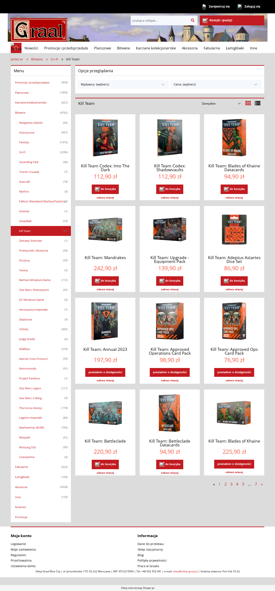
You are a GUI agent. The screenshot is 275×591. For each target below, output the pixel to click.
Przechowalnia (21, 560)
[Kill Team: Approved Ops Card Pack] (234, 321)
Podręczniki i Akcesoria (33, 250)
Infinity (23, 329)
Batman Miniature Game (34, 280)
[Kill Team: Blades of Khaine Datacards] (234, 138)
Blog (141, 555)
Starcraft (24, 182)
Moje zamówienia (23, 549)
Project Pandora (29, 378)
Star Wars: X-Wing (30, 398)
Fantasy (24, 142)
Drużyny (24, 260)
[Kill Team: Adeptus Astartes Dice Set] (234, 230)
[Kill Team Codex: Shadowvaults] (169, 138)
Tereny (23, 270)
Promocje (21, 517)
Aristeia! (24, 211)
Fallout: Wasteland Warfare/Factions (42, 201)
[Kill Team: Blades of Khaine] (234, 413)
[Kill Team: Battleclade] (105, 413)
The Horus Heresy (30, 408)
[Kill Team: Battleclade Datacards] (169, 413)
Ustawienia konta (23, 566)
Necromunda (27, 368)
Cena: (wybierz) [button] (185, 84)
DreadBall (25, 221)
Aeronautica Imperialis (33, 310)
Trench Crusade (29, 172)
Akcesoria (21, 487)
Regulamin (18, 555)
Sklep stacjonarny (150, 549)
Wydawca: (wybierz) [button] (95, 84)
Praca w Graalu (148, 566)
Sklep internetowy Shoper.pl (137, 588)
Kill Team (25, 231)
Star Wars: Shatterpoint (34, 290)
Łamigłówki (22, 477)
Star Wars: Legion (30, 388)
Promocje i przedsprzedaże (32, 82)
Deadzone (25, 319)
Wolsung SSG (27, 447)
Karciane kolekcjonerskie (30, 102)
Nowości (20, 507)
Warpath (24, 437)
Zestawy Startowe (30, 241)
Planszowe (22, 93)
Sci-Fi (22, 152)
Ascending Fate (28, 162)
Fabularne (21, 467)
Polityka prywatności (152, 560)
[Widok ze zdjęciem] (248, 103)
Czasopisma (26, 457)
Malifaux (24, 349)
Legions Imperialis (30, 418)
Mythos (24, 191)
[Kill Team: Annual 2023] (105, 321)
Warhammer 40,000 (31, 427)
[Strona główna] (39, 28)
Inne (18, 497)
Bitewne (20, 113)
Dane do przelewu (151, 544)
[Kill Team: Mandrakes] (105, 230)
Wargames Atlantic (31, 123)
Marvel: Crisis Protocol (33, 359)
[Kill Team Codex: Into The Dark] (105, 138)
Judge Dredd (27, 339)
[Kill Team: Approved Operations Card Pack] (169, 321)
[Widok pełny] (257, 103)
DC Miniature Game (31, 300)
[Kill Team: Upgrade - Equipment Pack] (169, 230)
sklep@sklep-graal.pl (185, 571)
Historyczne (26, 132)
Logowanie (18, 544)
